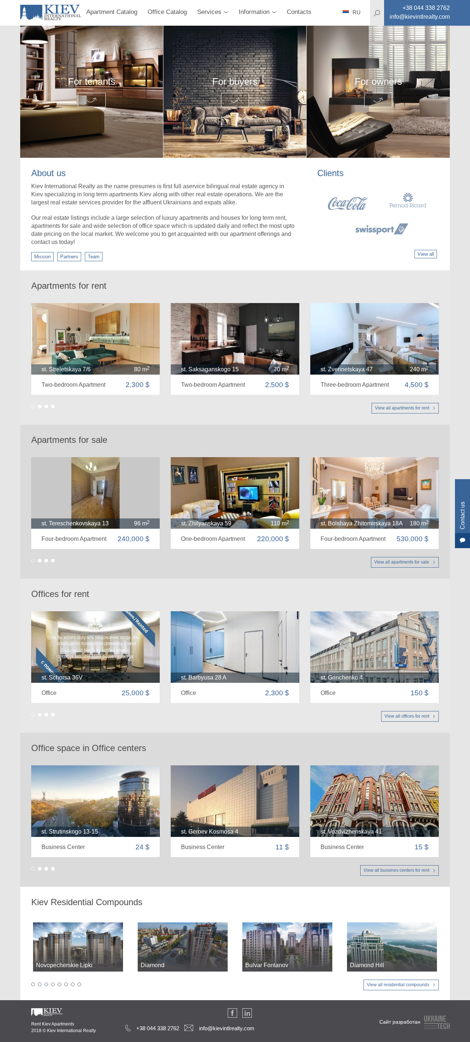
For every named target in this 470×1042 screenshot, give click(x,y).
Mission (42, 256)
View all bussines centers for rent (396, 870)
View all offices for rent (406, 716)
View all (425, 254)
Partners (69, 256)
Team (94, 256)
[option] (377, 213)
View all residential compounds (398, 984)
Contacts (299, 11)
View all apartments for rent (402, 408)
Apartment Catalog (111, 11)
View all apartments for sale (401, 562)
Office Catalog (167, 11)
